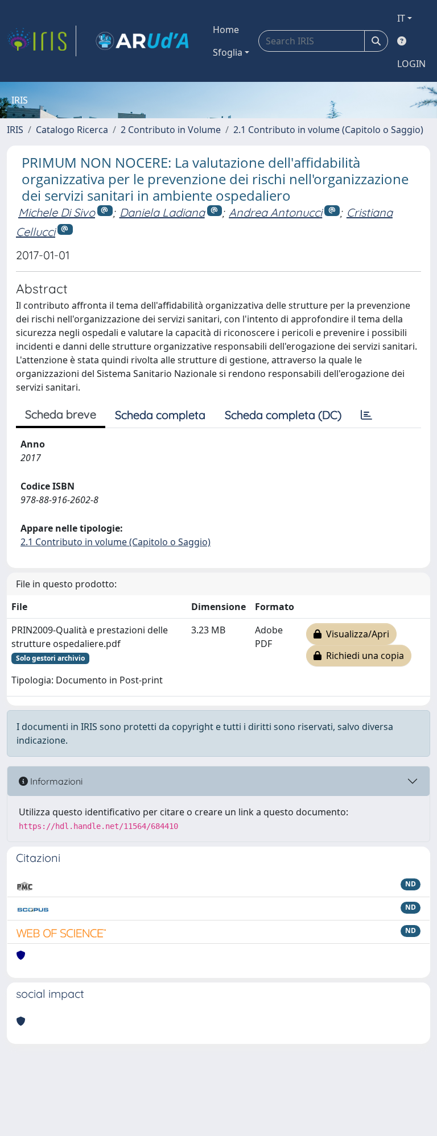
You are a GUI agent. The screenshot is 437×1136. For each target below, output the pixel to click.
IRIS (15, 129)
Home (226, 29)
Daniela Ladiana (162, 212)
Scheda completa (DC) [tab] (283, 415)
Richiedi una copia (362, 655)
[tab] (366, 415)
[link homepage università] (142, 41)
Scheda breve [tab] (60, 414)
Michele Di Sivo (56, 212)
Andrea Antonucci (275, 212)
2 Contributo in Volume (171, 129)
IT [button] (401, 18)
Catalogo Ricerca (72, 129)
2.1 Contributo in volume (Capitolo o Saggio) (328, 129)
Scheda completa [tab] (160, 415)
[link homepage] (41, 41)
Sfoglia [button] (227, 52)
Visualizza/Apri (355, 634)
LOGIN (411, 63)
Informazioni (55, 781)
